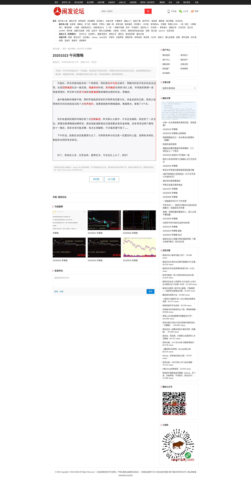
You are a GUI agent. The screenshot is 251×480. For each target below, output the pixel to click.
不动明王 (135, 27)
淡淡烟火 (86, 37)
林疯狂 (94, 24)
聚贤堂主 (163, 27)
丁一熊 (108, 27)
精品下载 (137, 21)
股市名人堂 (66, 2)
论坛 (170, 2)
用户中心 (166, 60)
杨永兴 (160, 37)
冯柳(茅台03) (98, 27)
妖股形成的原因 (169, 144)
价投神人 (92, 34)
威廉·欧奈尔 (102, 34)
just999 (62, 31)
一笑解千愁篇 (118, 27)
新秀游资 (82, 21)
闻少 (61, 27)
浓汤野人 (137, 24)
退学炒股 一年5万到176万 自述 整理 (177, 362)
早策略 (56, 233)
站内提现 (166, 73)
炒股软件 (111, 2)
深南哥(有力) (86, 27)
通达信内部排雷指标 (171, 181)
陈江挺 (154, 31)
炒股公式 (122, 2)
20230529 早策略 (60, 260)
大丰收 (146, 24)
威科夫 (121, 34)
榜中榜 (69, 31)
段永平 (94, 31)
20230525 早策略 (95, 260)
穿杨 (147, 31)
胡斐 (178, 37)
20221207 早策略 (170, 189)
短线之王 (112, 34)
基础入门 (127, 21)
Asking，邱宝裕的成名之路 (173, 356)
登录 (196, 2)
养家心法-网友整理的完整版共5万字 (177, 316)
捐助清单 (166, 64)
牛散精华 (118, 21)
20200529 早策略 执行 (172, 235)
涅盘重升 (82, 41)
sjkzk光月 (103, 37)
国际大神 (72, 21)
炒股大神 (109, 21)
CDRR (153, 37)
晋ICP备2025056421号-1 (178, 472)
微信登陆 (186, 2)
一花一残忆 (184, 24)
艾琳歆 (163, 24)
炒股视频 (133, 2)
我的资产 (184, 60)
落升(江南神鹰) (105, 31)
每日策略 (90, 2)
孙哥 (88, 31)
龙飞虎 (87, 24)
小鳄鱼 (193, 24)
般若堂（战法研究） (148, 2)
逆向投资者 (130, 34)
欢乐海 (193, 37)
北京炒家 (170, 31)
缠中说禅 (185, 37)
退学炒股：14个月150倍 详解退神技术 (178, 342)
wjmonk (162, 31)
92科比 (123, 31)
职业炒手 (77, 37)
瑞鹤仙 (80, 24)
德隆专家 (129, 37)
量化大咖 (140, 34)
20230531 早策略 (95, 233)
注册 (177, 2)
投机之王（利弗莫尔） (68, 34)
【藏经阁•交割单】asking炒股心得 (176, 349)
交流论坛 (179, 21)
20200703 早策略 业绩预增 (174, 133)
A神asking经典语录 (170, 369)
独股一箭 (110, 24)
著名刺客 (68, 27)
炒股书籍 (101, 2)
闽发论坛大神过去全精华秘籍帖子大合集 (178, 262)
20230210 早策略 (170, 129)
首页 (56, 2)
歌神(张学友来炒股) (136, 31)
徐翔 (61, 41)
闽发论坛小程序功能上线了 (173, 255)
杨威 (70, 37)
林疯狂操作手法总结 (170, 305)
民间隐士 (100, 21)
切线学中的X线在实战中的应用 (176, 223)
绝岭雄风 (128, 24)
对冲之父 (82, 34)
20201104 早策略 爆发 (172, 231)
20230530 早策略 (130, 233)
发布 (150, 291)
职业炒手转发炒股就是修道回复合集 (178, 170)
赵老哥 (72, 24)
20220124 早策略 (170, 227)
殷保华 (74, 41)
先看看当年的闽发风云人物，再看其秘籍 (178, 309)
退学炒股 (119, 24)
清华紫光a (154, 24)
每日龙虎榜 (78, 2)
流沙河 (190, 27)
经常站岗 (138, 37)
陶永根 (146, 37)
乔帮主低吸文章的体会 (172, 185)
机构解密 (91, 21)
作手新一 (154, 27)
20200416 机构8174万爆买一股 (176, 155)
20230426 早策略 (170, 193)
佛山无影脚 (169, 37)
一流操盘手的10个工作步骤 (174, 201)
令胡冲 (111, 37)
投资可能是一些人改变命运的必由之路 (178, 275)
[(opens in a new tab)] (69, 220)
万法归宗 (182, 27)
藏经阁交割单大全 (169, 295)
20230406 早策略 (170, 197)
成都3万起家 (79, 31)
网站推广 (166, 69)
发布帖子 (184, 55)
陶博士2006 (173, 24)
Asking (94, 37)
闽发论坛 (56, 62)
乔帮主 (102, 24)
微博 (196, 11)
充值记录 (184, 64)
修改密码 (184, 69)
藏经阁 (162, 2)
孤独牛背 (172, 27)
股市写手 (146, 21)
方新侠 (116, 31)
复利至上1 (145, 27)
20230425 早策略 (170, 166)
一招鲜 (76, 27)
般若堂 (154, 21)
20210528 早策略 (170, 219)
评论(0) (93, 62)
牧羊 (128, 27)
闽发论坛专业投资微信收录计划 (175, 268)
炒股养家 (119, 37)
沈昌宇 (67, 41)
